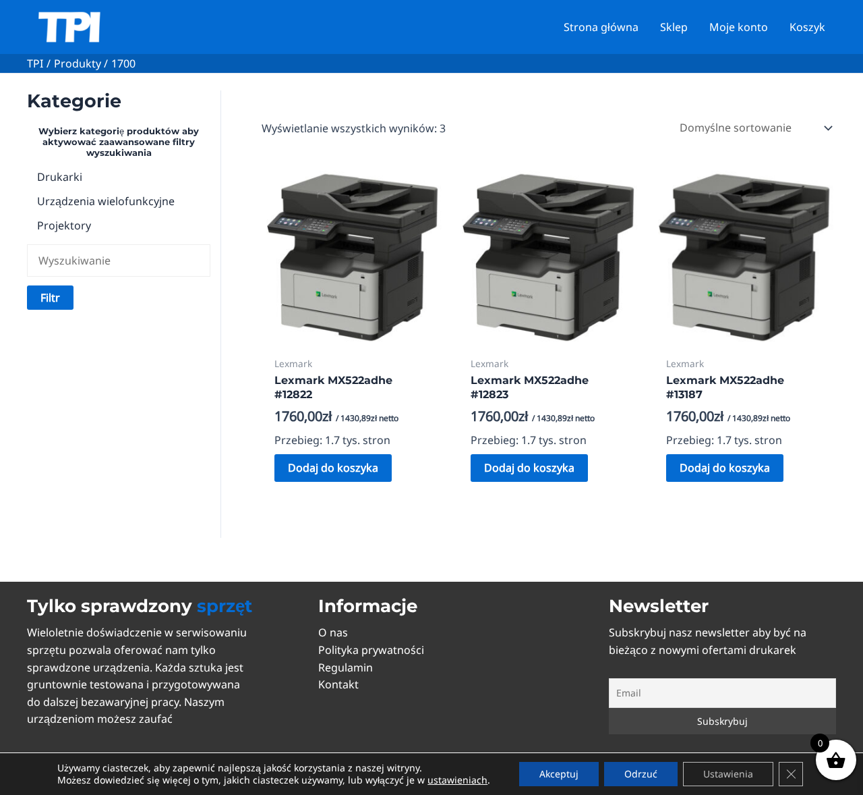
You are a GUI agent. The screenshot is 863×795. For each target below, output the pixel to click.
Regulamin (345, 667)
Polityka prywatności (371, 649)
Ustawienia (728, 773)
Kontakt (338, 684)
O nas (333, 632)
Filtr (50, 297)
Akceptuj (558, 773)
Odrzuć (640, 773)
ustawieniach (457, 780)
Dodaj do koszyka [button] (333, 467)
